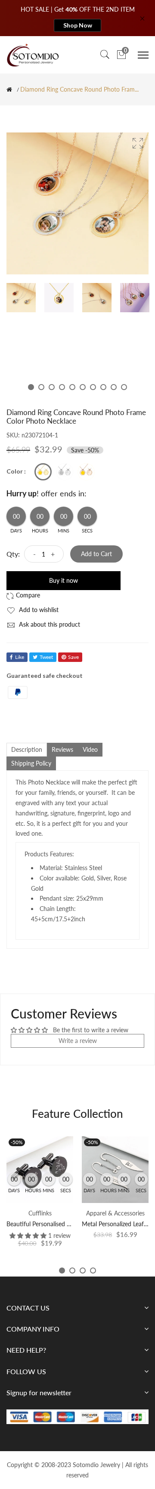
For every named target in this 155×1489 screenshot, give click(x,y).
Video (90, 749)
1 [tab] (31, 387)
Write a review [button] (78, 1040)
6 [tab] (83, 387)
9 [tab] (114, 387)
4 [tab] (62, 387)
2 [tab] (41, 387)
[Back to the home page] (9, 89)
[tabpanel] (21, 297)
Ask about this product (48, 624)
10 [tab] (124, 387)
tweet (46, 657)
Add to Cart (96, 553)
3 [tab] (52, 387)
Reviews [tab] (62, 749)
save (73, 657)
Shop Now (77, 25)
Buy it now (63, 580)
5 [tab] (72, 387)
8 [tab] (103, 387)
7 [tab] (93, 387)
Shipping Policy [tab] (31, 763)
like (19, 657)
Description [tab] (26, 749)
